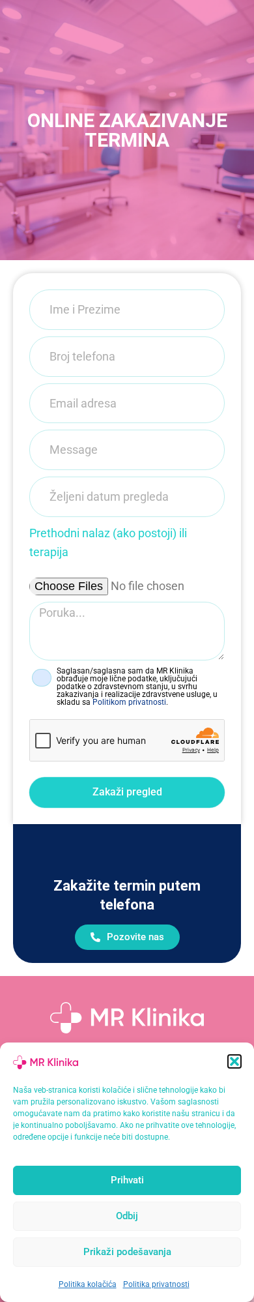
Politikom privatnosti (129, 702)
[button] (234, 1061)
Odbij (127, 1216)
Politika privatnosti (156, 1284)
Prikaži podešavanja (127, 1252)
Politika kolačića (88, 1284)
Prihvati (127, 1180)
